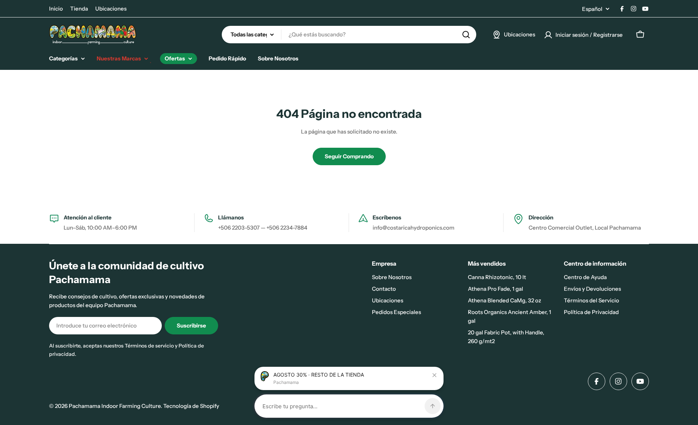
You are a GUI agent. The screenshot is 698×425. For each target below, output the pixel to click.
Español (592, 9)
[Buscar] (466, 34)
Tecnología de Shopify (191, 405)
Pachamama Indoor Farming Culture (115, 405)
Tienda (79, 8)
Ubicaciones (111, 8)
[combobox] (349, 34)
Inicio (56, 8)
